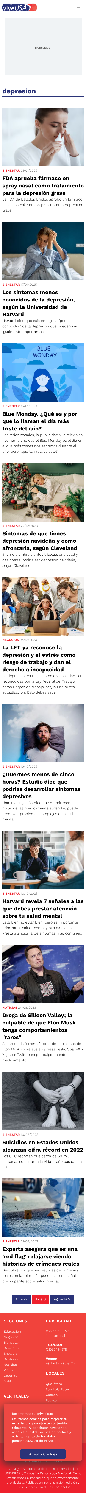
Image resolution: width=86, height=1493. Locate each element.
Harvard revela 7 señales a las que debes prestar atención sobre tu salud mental (43, 908)
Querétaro (54, 1384)
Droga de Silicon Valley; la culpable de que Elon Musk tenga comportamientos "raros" (39, 1026)
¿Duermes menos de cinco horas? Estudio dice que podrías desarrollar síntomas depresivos (41, 785)
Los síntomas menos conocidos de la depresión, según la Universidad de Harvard (38, 303)
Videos (9, 1370)
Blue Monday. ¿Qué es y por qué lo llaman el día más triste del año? (39, 421)
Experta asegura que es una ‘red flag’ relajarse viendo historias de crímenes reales (40, 1256)
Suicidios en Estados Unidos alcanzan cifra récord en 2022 (42, 1146)
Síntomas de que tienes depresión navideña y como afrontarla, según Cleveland (39, 540)
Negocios (10, 640)
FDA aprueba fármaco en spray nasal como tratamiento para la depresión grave (43, 185)
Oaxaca (52, 1395)
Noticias (9, 1007)
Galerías (10, 1375)
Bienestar (11, 170)
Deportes (11, 1348)
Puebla (51, 1400)
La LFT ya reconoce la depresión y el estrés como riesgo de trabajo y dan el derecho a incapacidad (38, 658)
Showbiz (10, 1353)
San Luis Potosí (58, 1389)
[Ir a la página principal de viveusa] (36, 7)
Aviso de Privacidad (45, 1441)
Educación (12, 1331)
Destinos (11, 1359)
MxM (7, 1381)
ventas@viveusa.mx (60, 1363)
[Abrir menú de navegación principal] (79, 7)
